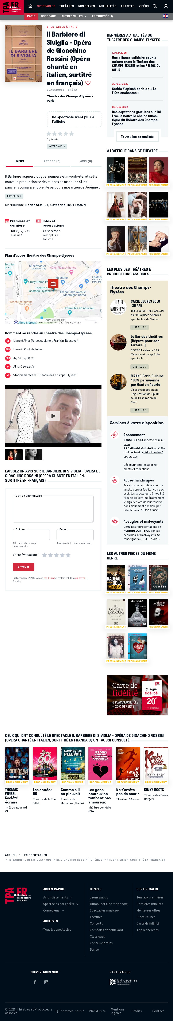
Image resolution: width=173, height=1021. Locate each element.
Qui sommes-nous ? (69, 1011)
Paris (31, 16)
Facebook (35, 981)
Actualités (107, 6)
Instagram (46, 981)
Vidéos (144, 6)
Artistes (128, 6)
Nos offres (86, 6)
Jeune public (99, 897)
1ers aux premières (150, 897)
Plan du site (97, 1011)
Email (63, 529)
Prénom (21, 529)
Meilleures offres (148, 910)
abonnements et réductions (141, 467)
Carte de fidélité (148, 923)
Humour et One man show (109, 904)
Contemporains (101, 943)
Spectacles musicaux (104, 910)
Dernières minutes (150, 904)
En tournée (100, 16)
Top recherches (148, 930)
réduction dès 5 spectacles (143, 454)
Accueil (11, 855)
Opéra (72, 89)
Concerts (96, 923)
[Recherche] (155, 6)
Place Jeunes (146, 917)
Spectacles (46, 6)
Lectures (96, 917)
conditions (49, 578)
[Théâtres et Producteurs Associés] (30, 6)
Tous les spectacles (57, 929)
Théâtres (66, 6)
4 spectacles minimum (144, 442)
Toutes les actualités (137, 136)
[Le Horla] (137, 613)
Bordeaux (48, 16)
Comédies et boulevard (106, 930)
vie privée (80, 578)
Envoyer (23, 567)
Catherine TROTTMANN (68, 205)
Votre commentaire (29, 496)
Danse (94, 949)
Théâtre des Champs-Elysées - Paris (70, 98)
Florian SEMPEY (36, 205)
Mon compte (166, 6)
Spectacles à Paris (62, 26)
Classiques (56, 89)
